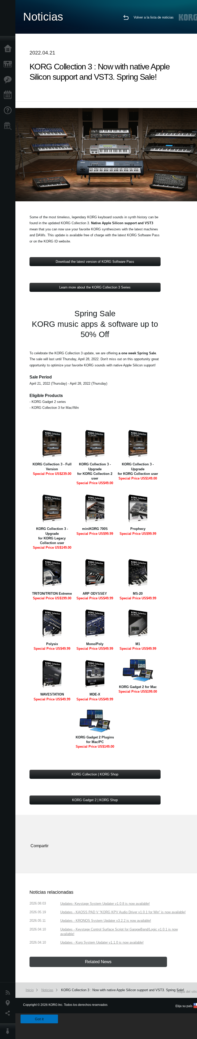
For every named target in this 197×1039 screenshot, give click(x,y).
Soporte (9, 110)
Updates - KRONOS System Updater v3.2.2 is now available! (105, 921)
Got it (39, 1019)
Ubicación (9, 1003)
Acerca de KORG (9, 1031)
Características (9, 79)
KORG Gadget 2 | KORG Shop (95, 800)
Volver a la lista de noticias (154, 17)
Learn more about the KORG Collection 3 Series (95, 287)
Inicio (9, 49)
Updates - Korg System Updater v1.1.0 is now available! (102, 942)
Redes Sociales (9, 1013)
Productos (9, 64)
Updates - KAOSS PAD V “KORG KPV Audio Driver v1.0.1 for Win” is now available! (123, 912)
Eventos (9, 95)
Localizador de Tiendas (9, 127)
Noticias (9, 993)
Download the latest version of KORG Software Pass (95, 262)
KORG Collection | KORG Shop (95, 774)
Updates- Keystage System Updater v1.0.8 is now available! (105, 904)
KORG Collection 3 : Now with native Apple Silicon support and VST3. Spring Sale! (122, 990)
